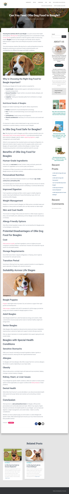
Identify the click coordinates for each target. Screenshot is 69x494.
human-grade (6, 37)
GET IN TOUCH (59, 65)
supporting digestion (29, 137)
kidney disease (35, 382)
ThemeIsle (64, 491)
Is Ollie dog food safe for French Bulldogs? (33, 466)
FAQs (46, 2)
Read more (7, 478)
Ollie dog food (14, 35)
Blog (50, 2)
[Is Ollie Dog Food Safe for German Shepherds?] (13, 454)
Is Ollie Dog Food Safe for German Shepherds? (12, 466)
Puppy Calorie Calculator (59, 5)
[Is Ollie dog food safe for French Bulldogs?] (34, 454)
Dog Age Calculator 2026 (46, 5)
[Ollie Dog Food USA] (5, 4)
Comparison (40, 2)
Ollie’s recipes (6, 308)
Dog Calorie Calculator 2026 (59, 2)
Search (53, 34)
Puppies (5, 303)
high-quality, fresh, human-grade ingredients (14, 135)
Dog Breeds (11, 422)
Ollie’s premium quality (9, 243)
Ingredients (28, 2)
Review (34, 2)
